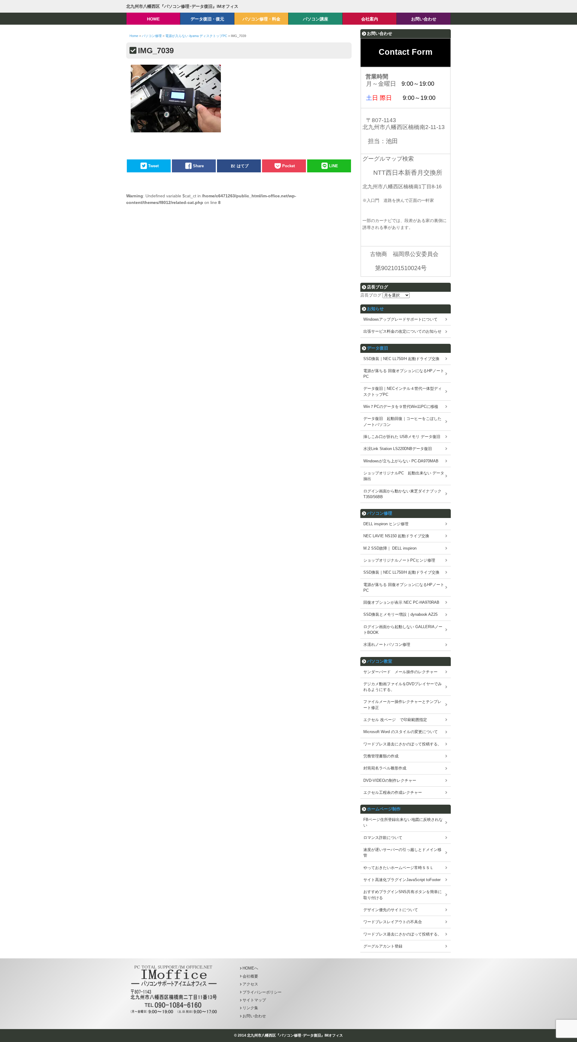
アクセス (250, 984)
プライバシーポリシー (262, 992)
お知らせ (375, 308)
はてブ (243, 166)
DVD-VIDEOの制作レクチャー (389, 780)
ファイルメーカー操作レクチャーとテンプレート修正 (402, 704)
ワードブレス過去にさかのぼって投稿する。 (402, 744)
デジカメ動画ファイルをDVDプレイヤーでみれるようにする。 (402, 687)
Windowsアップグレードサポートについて (400, 319)
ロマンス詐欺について (382, 837)
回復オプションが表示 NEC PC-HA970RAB (401, 602)
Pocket (288, 166)
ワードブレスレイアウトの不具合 (392, 922)
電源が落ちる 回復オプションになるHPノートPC (403, 373)
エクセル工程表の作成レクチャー (392, 792)
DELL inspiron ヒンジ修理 (385, 524)
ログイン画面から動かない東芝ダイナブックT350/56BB (402, 494)
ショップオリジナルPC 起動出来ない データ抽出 (403, 476)
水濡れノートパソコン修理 (386, 644)
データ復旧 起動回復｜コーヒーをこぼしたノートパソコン (402, 421)
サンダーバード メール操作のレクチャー (400, 672)
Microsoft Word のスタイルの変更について (400, 731)
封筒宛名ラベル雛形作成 (384, 768)
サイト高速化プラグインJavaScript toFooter (402, 879)
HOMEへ (250, 968)
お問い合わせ (254, 1016)
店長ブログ (370, 295)
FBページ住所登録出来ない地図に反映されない (403, 822)
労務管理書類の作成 (380, 756)
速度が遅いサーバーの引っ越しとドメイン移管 (402, 852)
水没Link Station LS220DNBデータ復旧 (397, 448)
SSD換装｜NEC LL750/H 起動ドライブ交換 (401, 358)
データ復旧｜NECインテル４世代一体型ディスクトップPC (402, 391)
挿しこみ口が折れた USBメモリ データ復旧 (401, 436)
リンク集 (250, 1008)
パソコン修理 (379, 513)
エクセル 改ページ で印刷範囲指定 (395, 719)
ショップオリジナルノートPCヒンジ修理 (399, 560)
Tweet (153, 166)
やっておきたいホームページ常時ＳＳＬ (398, 867)
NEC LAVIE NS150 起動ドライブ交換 (396, 536)
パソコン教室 (379, 661)
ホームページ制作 (384, 808)
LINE (333, 166)
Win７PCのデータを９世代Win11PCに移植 (400, 406)
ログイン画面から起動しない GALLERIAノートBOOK (402, 629)
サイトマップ (254, 1000)
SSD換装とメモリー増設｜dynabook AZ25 (400, 614)
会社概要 (250, 976)
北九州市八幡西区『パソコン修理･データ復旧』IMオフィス (182, 6)
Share (198, 166)
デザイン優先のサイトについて (390, 910)
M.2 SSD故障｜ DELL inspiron (390, 548)
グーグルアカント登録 (382, 946)
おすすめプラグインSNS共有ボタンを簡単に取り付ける (402, 894)
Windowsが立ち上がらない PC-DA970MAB (400, 461)
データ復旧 (377, 348)
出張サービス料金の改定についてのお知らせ (402, 331)
